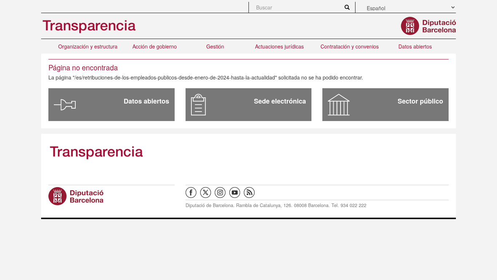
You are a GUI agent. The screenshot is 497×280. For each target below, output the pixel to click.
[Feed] (251, 191)
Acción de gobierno (154, 46)
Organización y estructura (88, 46)
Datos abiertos (415, 46)
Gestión (215, 46)
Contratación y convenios (350, 46)
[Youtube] (236, 191)
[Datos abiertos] (65, 105)
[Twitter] (207, 191)
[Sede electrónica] (198, 105)
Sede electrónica (280, 101)
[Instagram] (222, 191)
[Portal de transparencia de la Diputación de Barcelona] (111, 152)
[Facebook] (193, 191)
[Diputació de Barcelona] (111, 196)
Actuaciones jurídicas (279, 46)
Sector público (420, 101)
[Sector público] (339, 105)
